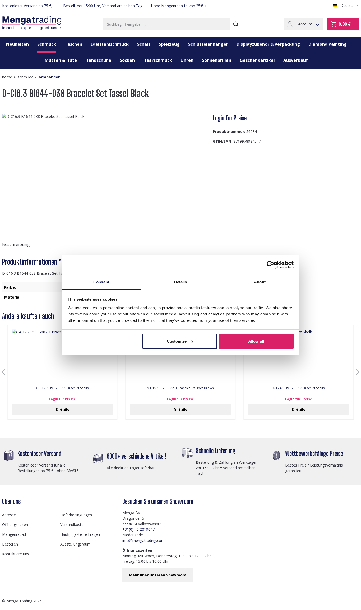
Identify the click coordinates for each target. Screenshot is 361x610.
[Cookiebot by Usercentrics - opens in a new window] (270, 265)
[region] (105, 170)
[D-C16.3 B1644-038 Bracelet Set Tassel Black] (105, 170)
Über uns (11, 501)
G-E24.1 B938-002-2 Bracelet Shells (299, 388)
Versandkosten (73, 524)
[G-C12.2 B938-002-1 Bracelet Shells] (62, 355)
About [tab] (260, 282)
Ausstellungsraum (75, 544)
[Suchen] (236, 24)
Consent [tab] (101, 282)
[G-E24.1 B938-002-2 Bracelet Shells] (298, 355)
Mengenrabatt (14, 534)
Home (7, 77)
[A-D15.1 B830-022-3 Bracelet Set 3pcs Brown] (180, 355)
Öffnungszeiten (15, 524)
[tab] (16, 244)
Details (62, 409)
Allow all (256, 341)
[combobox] (166, 24)
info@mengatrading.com (143, 540)
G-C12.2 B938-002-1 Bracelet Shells (62, 388)
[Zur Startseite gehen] (31, 23)
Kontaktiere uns (15, 553)
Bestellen (10, 544)
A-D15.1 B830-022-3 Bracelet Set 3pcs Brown (180, 388)
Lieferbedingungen (76, 514)
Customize (177, 341)
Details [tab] (180, 282)
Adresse (9, 514)
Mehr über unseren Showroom (157, 575)
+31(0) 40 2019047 (138, 529)
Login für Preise (230, 118)
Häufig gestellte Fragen (80, 534)
